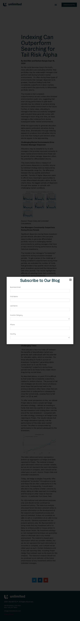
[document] (40, 310)
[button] (70, 280)
